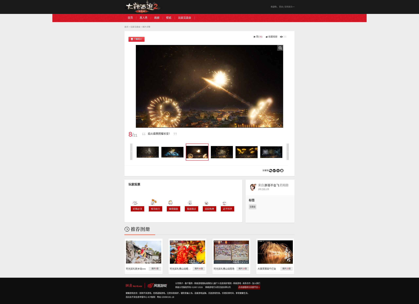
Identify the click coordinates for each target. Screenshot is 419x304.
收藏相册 (272, 36)
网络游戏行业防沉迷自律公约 (218, 287)
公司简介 (179, 283)
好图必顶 (137, 209)
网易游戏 (237, 283)
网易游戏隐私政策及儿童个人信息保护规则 (213, 283)
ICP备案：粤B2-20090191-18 (161, 297)
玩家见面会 (135, 27)
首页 (126, 27)
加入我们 (256, 283)
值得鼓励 (173, 209)
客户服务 (189, 283)
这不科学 (227, 209)
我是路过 (191, 209)
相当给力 (155, 209)
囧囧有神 (209, 209)
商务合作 (247, 283)
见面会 (252, 207)
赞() (259, 36)
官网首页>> (289, 7)
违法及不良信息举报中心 (136, 297)
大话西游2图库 (142, 7)
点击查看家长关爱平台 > (249, 287)
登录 (281, 7)
